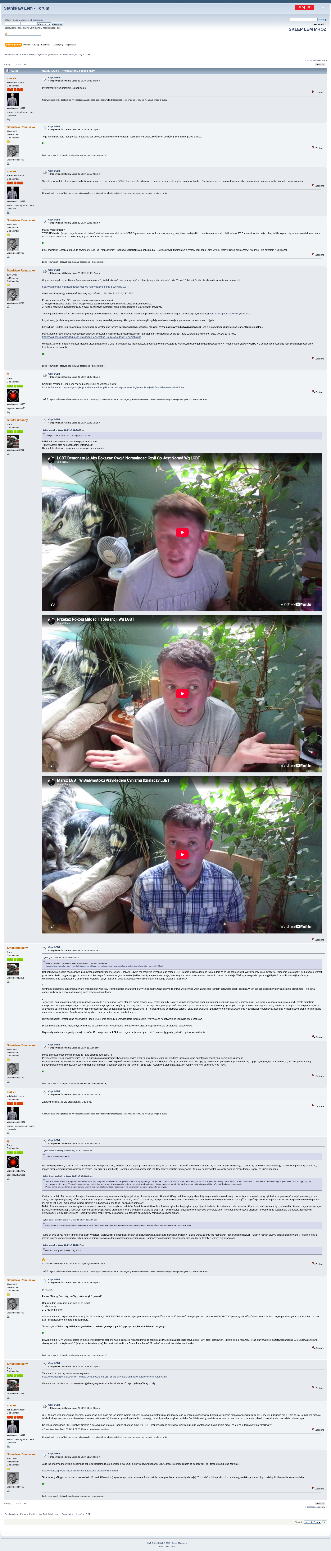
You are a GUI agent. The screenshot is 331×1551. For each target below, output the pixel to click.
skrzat (78, 54)
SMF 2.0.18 (152, 1543)
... (22, 64)
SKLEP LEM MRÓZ (307, 29)
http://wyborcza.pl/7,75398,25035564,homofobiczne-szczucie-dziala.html (80, 1470)
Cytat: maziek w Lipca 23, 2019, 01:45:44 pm (63, 430)
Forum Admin (68, 54)
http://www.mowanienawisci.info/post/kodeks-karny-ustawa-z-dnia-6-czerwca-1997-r (85, 286)
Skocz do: (299, 1522)
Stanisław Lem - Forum (26, 8)
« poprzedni (310, 60)
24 (25, 64)
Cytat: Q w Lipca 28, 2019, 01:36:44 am (61, 958)
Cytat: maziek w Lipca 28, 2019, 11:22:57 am (63, 1245)
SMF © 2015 (164, 1543)
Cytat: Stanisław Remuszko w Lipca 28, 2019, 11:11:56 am (70, 1220)
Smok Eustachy (17, 420)
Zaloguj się (24, 20)
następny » (321, 60)
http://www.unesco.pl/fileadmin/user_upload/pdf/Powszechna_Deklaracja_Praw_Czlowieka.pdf (91, 337)
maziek (11, 78)
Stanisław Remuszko (21, 127)
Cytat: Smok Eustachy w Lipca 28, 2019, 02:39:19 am (68, 1151)
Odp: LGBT (54, 77)
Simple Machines (179, 1543)
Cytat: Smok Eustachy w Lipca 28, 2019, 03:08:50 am (68, 1176)
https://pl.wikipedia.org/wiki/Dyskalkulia (229, 313)
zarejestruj (38, 20)
